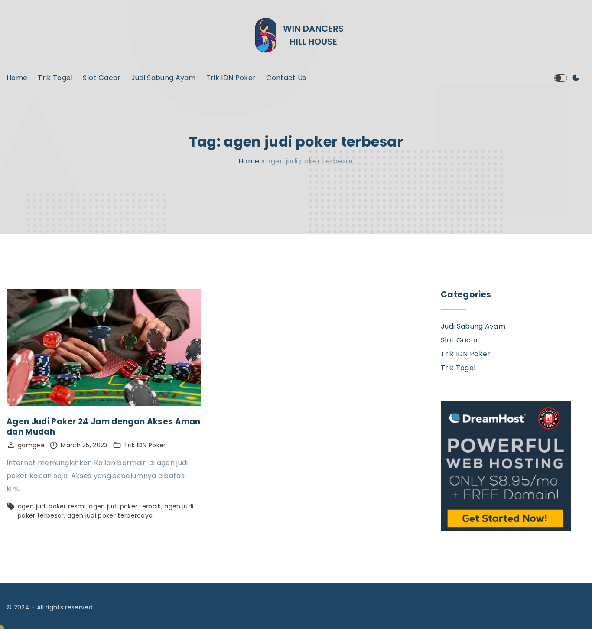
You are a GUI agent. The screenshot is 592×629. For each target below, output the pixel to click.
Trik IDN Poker (145, 445)
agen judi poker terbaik (125, 506)
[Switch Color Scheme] (575, 78)
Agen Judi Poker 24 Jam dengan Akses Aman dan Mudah (104, 427)
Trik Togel (458, 368)
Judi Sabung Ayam (473, 326)
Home (248, 161)
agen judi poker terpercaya (110, 515)
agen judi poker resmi (52, 506)
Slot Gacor (459, 340)
